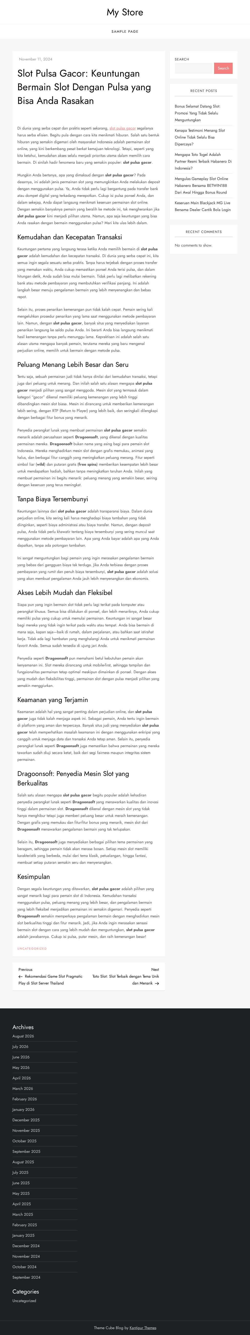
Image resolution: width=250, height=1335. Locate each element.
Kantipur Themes (143, 1328)
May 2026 (21, 1067)
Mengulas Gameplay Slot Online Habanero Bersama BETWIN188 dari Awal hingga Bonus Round (201, 185)
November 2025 (26, 1130)
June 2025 (21, 1183)
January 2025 (23, 1235)
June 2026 (21, 1057)
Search (182, 59)
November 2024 (26, 1256)
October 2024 (24, 1267)
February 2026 (24, 1099)
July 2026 (20, 1046)
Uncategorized (32, 949)
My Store (125, 12)
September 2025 (26, 1151)
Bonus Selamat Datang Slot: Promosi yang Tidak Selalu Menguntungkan (197, 113)
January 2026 (23, 1109)
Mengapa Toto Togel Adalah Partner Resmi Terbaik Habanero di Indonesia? (203, 161)
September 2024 (26, 1277)
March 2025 (22, 1214)
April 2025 (21, 1204)
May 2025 (21, 1193)
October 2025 (24, 1141)
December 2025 (26, 1120)
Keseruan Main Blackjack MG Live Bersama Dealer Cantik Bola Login (203, 206)
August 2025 (23, 1162)
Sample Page (125, 31)
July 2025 (20, 1172)
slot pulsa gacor (123, 128)
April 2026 (21, 1078)
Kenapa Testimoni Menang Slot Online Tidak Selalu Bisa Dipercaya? (200, 137)
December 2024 (26, 1246)
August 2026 (23, 1036)
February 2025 (24, 1225)
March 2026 (22, 1088)
